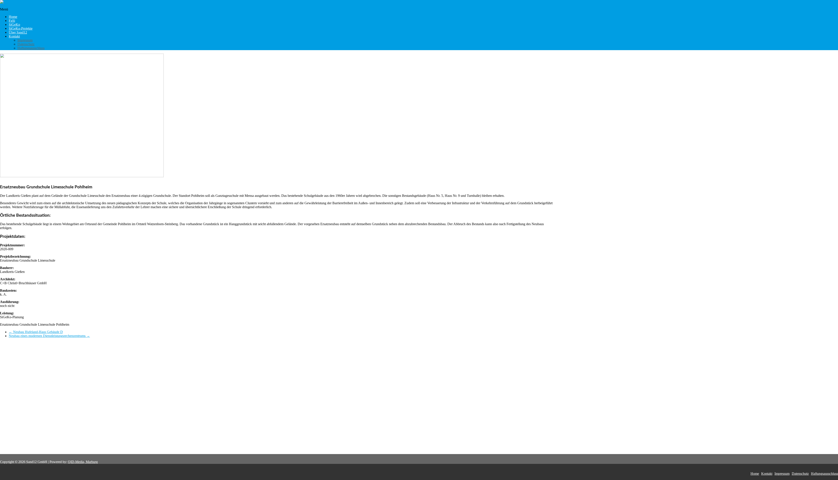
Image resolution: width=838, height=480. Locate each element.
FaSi (12, 20)
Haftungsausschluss (31, 48)
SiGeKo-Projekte (21, 28)
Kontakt (14, 36)
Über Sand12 (18, 32)
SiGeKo (14, 24)
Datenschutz (25, 44)
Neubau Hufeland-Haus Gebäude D (36, 332)
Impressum (25, 40)
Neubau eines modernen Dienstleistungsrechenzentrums (49, 336)
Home (13, 17)
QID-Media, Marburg (83, 462)
